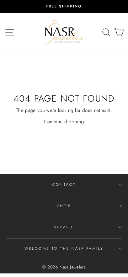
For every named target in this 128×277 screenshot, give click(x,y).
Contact (64, 184)
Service (64, 227)
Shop (63, 205)
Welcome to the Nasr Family (64, 248)
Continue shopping (64, 121)
